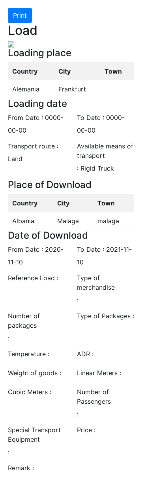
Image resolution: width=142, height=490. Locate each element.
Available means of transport (105, 151)
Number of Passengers (94, 396)
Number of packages (24, 320)
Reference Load (31, 278)
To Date (89, 118)
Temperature (27, 354)
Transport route (31, 146)
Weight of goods (33, 373)
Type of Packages (104, 316)
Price (84, 430)
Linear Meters (97, 373)
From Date (23, 118)
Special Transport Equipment (34, 434)
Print (20, 15)
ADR (83, 354)
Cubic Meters (28, 392)
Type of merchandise (96, 282)
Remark (19, 468)
